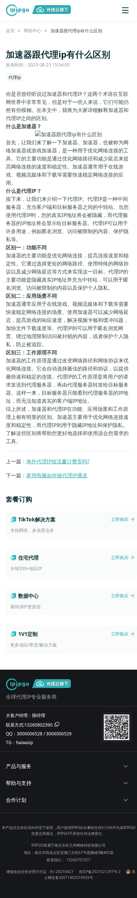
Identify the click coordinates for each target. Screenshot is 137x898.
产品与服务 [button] (18, 766)
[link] (10, 31)
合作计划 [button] (16, 799)
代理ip (14, 77)
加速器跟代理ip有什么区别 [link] (76, 31)
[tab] (68, 766)
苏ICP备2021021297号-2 (100, 871)
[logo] (19, 10)
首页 (10, 31)
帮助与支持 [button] (18, 782)
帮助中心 (32, 31)
